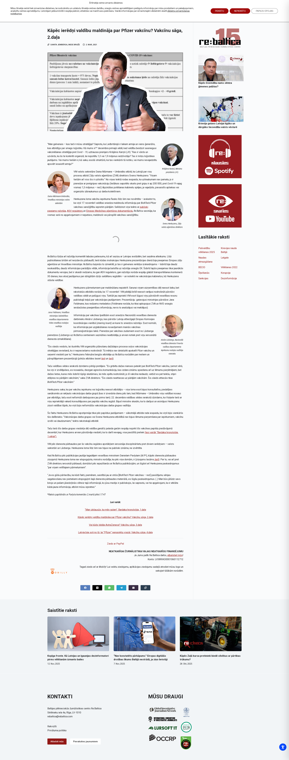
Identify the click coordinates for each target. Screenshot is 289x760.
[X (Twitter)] (97, 587)
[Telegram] (121, 587)
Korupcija (225, 272)
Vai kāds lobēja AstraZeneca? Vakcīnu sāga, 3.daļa (115, 524)
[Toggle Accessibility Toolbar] (283, 747)
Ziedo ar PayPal (115, 543)
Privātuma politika (56, 730)
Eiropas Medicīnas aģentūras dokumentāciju (109, 210)
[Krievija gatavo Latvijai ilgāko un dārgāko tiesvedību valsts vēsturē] (221, 109)
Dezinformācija (229, 278)
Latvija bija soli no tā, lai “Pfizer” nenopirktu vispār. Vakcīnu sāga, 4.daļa (115, 532)
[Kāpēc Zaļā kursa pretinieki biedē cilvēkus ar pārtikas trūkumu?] (211, 634)
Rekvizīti (52, 726)
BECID (201, 267)
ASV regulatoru (75, 210)
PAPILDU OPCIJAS (264, 11)
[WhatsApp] (109, 587)
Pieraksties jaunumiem (85, 741)
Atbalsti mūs (57, 741)
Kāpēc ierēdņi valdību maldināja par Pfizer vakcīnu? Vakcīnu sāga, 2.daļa (115, 517)
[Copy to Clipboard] (145, 587)
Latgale (225, 257)
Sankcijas (203, 278)
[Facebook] (85, 587)
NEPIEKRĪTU (240, 11)
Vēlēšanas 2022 (229, 267)
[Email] (133, 587)
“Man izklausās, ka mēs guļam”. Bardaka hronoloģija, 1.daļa (115, 509)
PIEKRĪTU (219, 11)
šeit (103, 358)
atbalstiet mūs (175, 555)
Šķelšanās (203, 272)
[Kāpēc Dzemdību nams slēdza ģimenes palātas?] (221, 68)
